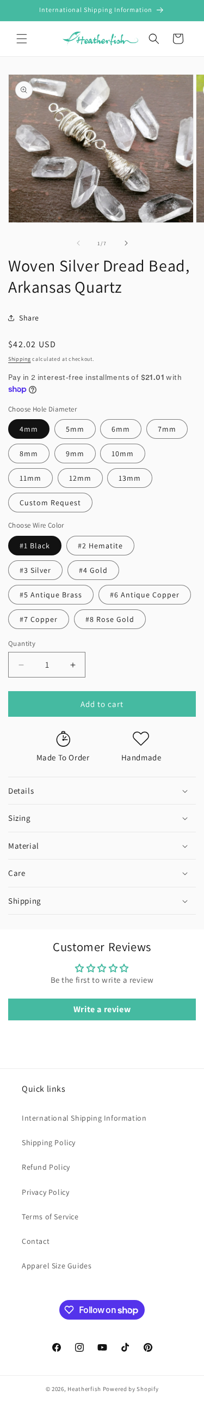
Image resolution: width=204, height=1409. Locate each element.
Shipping (19, 358)
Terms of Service (50, 1216)
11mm (30, 478)
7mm (167, 429)
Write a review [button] (102, 1009)
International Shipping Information (84, 1118)
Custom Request (50, 502)
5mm (75, 429)
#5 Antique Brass (51, 595)
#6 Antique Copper (145, 595)
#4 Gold (93, 570)
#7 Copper (39, 619)
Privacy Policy (45, 1192)
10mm (123, 453)
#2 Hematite (100, 546)
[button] (22, 39)
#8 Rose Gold (109, 619)
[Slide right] (126, 243)
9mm (75, 453)
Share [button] (29, 318)
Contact (36, 1241)
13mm (130, 478)
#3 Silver (35, 570)
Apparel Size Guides (56, 1266)
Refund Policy (46, 1167)
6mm (121, 429)
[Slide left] (78, 243)
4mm (29, 429)
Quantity (21, 643)
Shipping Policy (49, 1142)
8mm (29, 453)
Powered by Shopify (131, 1389)
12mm (80, 478)
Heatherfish (84, 1389)
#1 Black (35, 546)
